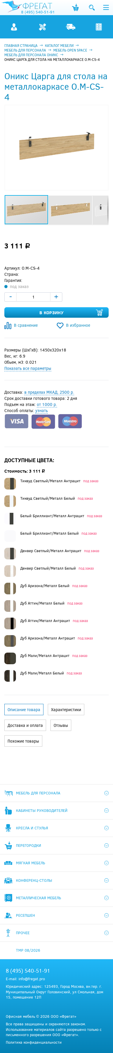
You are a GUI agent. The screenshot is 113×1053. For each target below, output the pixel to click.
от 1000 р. (47, 404)
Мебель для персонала (38, 793)
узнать (41, 410)
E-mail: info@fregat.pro (25, 978)
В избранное (78, 325)
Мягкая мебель (30, 862)
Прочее (23, 932)
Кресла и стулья (32, 828)
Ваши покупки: (75, 7)
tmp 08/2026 (28, 950)
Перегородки (28, 845)
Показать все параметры (27, 368)
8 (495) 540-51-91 (38, 12)
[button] (103, 110)
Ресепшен (25, 915)
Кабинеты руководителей (42, 810)
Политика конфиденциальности (34, 1042)
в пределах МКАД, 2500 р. (49, 392)
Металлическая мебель (38, 897)
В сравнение (26, 325)
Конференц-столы (34, 880)
